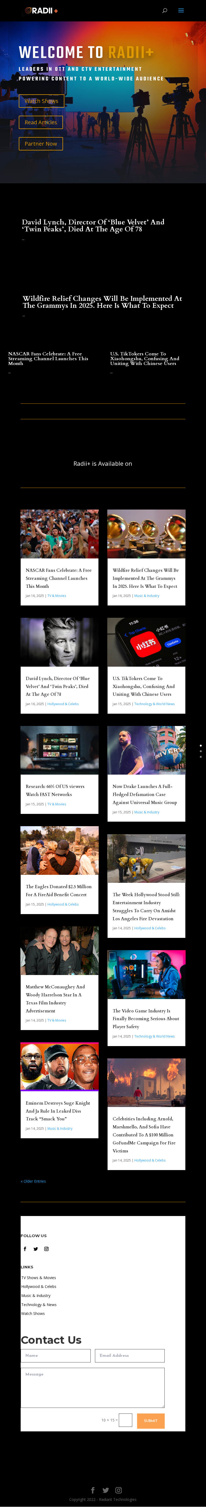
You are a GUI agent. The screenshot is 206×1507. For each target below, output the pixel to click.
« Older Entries (33, 1181)
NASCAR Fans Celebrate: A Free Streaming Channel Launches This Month (48, 359)
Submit (151, 1421)
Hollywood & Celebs (63, 704)
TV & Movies (56, 595)
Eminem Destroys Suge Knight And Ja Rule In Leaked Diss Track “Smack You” (58, 1111)
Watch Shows (41, 100)
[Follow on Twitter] (35, 1249)
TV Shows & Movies (38, 1277)
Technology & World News (154, 704)
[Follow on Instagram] (46, 1249)
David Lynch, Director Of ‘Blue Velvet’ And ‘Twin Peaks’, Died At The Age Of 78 (93, 225)
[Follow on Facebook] (25, 1249)
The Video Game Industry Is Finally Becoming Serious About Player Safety (146, 1019)
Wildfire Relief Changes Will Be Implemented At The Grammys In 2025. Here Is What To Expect (102, 302)
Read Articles (41, 122)
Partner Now (41, 143)
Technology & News (39, 1304)
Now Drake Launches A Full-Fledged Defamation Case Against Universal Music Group (145, 795)
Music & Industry (59, 1128)
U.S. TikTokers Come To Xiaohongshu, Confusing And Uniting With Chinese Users (144, 359)
